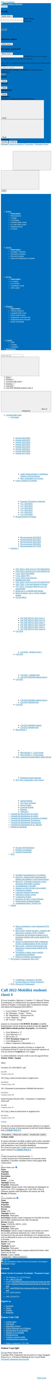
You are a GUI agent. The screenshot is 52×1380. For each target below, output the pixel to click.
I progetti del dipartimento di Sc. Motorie (26, 825)
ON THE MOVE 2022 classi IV (32, 625)
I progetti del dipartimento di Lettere (24, 816)
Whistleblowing (12, 1335)
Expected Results (26, 807)
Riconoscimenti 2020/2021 (30, 544)
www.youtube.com (8, 1198)
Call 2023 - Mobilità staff (30, 675)
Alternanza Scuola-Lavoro (25, 895)
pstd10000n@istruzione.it (30, 1282)
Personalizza (6, 1135)
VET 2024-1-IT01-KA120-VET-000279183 (32, 582)
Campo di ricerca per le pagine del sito (15, 353)
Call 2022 (9, 386)
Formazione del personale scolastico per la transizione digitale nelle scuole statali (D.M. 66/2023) (32, 937)
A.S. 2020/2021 (26, 512)
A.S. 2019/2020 (26, 514)
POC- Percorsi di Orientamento (23, 984)
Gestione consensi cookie (15, 1337)
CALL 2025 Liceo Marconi (26, 578)
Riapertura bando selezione (30, 778)
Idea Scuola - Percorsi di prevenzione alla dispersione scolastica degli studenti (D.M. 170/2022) (31, 948)
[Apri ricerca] (32, 160)
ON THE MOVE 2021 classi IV (32, 629)
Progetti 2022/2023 (22, 445)
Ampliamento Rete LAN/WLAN (28, 903)
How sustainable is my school (31, 478)
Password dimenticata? (9, 26)
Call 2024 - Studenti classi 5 (31, 652)
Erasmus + (10, 384)
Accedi (4, 6)
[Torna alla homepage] (26, 147)
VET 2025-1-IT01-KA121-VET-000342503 (32, 569)
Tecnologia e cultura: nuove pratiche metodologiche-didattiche (29, 953)
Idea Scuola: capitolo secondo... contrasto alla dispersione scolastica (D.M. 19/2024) (32, 932)
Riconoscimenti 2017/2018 (30, 546)
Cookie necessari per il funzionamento (16, 1156)
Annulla (4, 142)
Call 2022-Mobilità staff (29, 702)
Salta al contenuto (8, 2)
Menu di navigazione (34, 410)
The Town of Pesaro (28, 803)
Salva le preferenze (19, 1257)
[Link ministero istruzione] (11, 4)
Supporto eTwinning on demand (32, 501)
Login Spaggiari (12, 65)
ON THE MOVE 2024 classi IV (32, 620)
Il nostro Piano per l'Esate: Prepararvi (29, 982)
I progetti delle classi (13, 381)
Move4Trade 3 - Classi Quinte (31, 753)
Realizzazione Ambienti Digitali (27, 901)
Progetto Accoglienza (23, 850)
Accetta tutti (38, 1135)
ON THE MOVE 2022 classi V (32, 623)
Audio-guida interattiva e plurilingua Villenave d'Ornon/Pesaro (34, 475)
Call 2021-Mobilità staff (29, 727)
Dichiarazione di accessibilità (17, 1330)
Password (27, 21)
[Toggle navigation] (20, 179)
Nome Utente (29, 19)
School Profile (25, 805)
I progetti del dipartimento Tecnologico (25, 820)
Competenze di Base (23, 897)
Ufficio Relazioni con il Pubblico (18, 1328)
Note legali (10, 1324)
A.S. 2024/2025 (26, 504)
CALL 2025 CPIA (22, 576)
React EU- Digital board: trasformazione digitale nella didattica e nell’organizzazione (32, 878)
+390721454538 (15, 1279)
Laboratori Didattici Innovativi (27, 892)
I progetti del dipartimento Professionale (26, 822)
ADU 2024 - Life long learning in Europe (31, 584)
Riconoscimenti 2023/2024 (30, 537)
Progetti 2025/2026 (22, 438)
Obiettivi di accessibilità (15, 1333)
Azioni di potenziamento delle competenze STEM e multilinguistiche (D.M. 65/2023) (31, 942)
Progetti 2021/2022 (22, 447)
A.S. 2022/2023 (26, 508)
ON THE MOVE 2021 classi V (32, 627)
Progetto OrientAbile (23, 852)
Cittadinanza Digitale (23, 890)
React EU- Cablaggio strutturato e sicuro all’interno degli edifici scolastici (30, 883)
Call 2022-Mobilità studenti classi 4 (33, 700)
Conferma (13, 142)
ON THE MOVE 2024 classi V (32, 618)
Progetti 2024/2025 (22, 440)
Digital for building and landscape (28, 957)
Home (8, 377)
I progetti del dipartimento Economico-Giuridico (29, 818)
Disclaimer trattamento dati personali (15, 1359)
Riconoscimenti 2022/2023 (30, 540)
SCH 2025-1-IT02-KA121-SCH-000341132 (32, 571)
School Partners (26, 801)
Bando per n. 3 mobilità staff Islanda (29, 591)
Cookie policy (11, 1322)
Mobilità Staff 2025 (22, 580)
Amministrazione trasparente (17, 1339)
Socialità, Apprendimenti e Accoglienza (30, 875)
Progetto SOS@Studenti (24, 848)
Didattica (9, 379)
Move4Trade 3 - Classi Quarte (31, 755)
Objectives (24, 812)
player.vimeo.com (8, 1167)
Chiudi (4, 81)
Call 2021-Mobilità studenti (30, 725)
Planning (23, 809)
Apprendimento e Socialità (25, 886)
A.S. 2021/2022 (26, 510)
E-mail (26, 56)
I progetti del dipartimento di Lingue (24, 814)
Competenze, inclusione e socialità (28, 980)
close (4, 191)
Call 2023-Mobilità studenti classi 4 (33, 677)
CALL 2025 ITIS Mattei (24, 573)
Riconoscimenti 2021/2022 (30, 542)
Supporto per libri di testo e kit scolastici (30, 888)
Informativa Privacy (13, 1326)
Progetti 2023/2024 (22, 442)
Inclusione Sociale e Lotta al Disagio (29, 899)
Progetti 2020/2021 (22, 449)
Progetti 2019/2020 (22, 451)
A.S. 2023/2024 (26, 506)
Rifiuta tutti (20, 1135)
